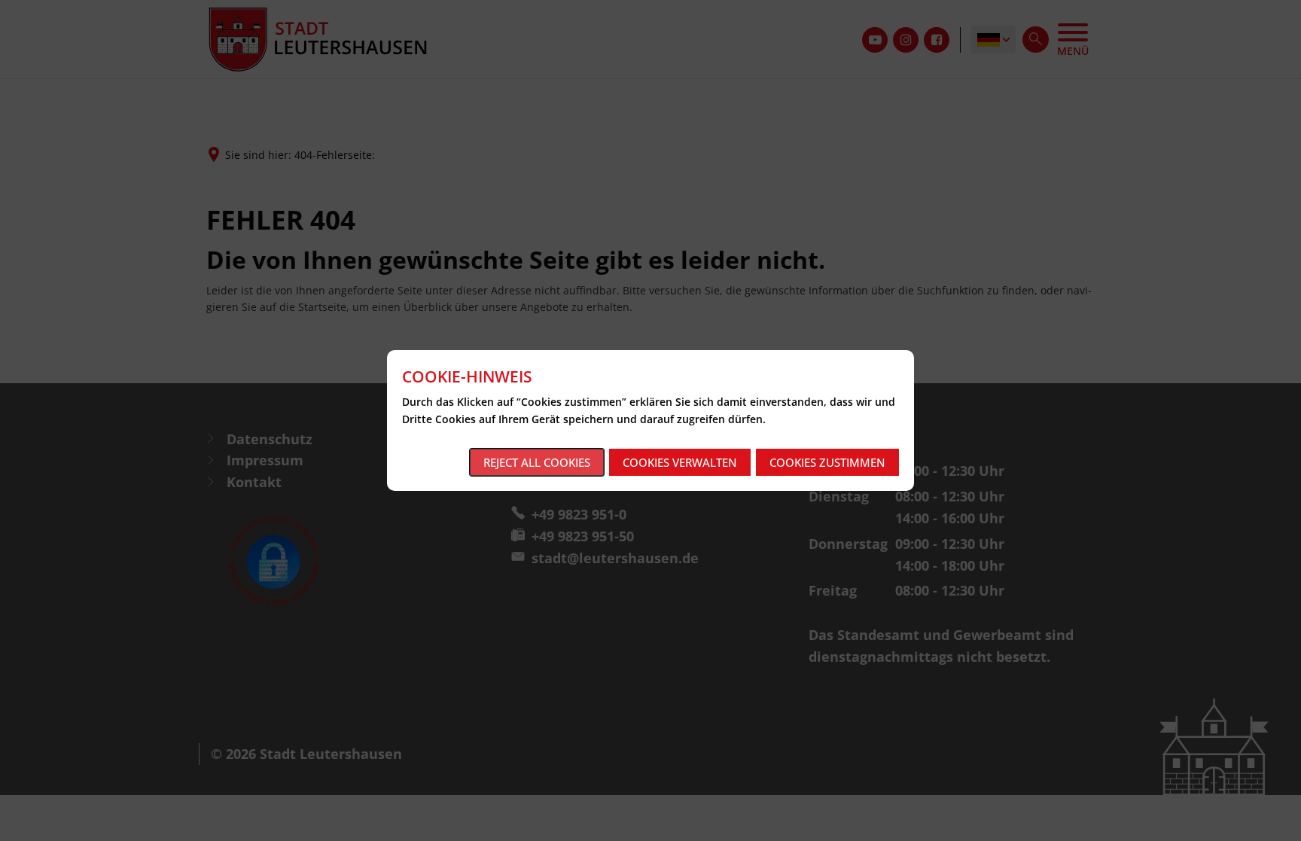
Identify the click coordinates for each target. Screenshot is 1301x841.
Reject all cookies (536, 462)
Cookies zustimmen (827, 462)
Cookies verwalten (680, 462)
